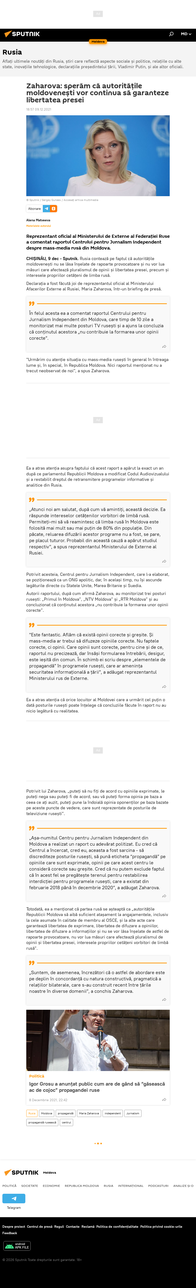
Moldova (46, 1113)
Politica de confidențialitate (117, 1226)
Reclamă (88, 1226)
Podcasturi (158, 1185)
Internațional (130, 1185)
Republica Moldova (82, 1185)
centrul (66, 1122)
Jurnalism (132, 1113)
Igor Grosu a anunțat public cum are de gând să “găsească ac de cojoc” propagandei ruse (97, 1087)
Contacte (73, 1226)
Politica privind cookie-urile (161, 1226)
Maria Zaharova (89, 1113)
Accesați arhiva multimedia (81, 200)
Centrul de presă (39, 1226)
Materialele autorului (38, 226)
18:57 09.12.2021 (38, 109)
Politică (36, 1076)
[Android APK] (17, 1246)
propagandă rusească (42, 1122)
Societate (29, 1185)
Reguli (59, 1226)
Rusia (31, 1113)
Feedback (9, 1233)
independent (113, 1113)
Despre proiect (13, 1226)
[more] (164, 346)
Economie (51, 1185)
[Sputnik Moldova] (23, 38)
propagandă (65, 1113)
